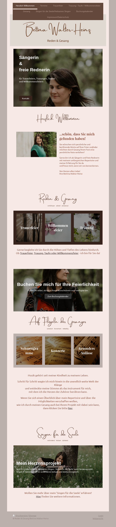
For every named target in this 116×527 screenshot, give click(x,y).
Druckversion (21, 515)
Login (100, 515)
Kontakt (25, 98)
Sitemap (32, 515)
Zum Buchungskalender (58, 296)
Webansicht (98, 518)
